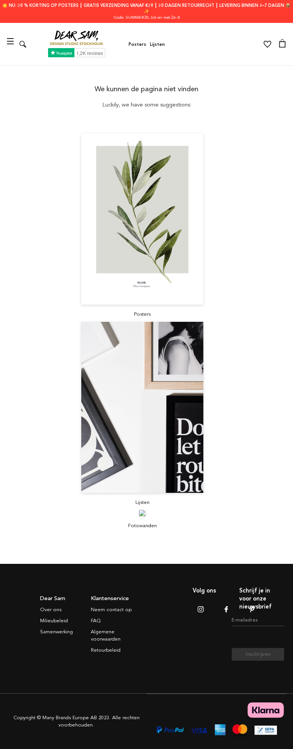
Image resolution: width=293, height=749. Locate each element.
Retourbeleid (106, 650)
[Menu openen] (11, 44)
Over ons (50, 610)
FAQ (96, 621)
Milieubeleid (54, 621)
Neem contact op (111, 610)
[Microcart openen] (282, 44)
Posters (137, 44)
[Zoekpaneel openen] (22, 44)
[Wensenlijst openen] (267, 44)
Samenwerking (56, 632)
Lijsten (157, 44)
